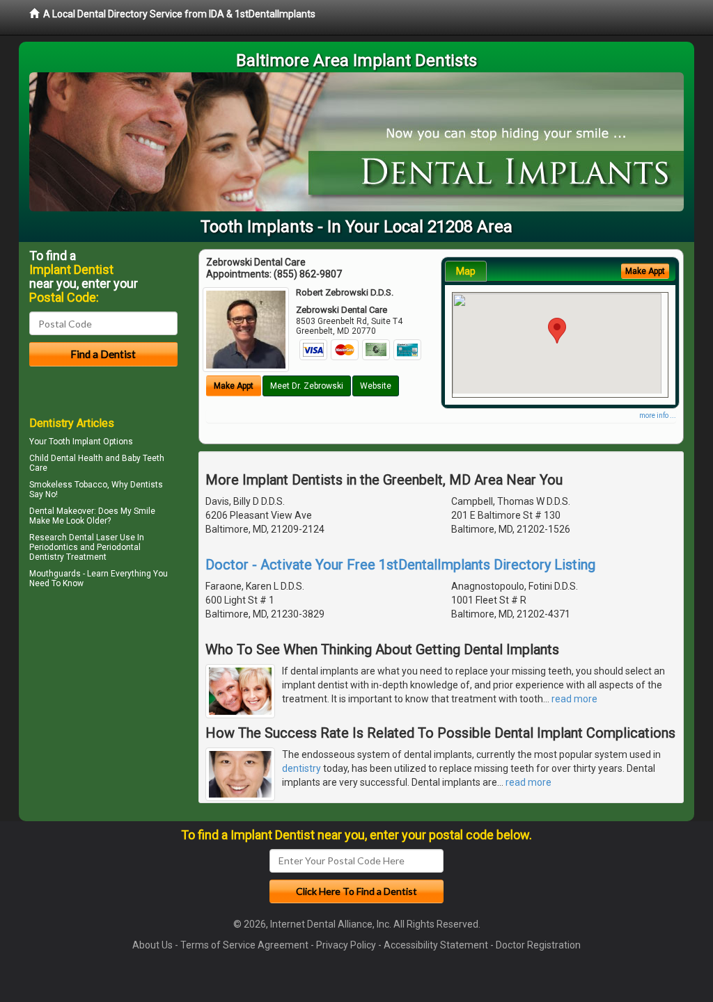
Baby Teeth (143, 458)
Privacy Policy (346, 945)
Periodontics (53, 547)
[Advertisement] (100, 713)
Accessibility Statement (436, 945)
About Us (152, 945)
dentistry (301, 768)
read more (574, 698)
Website (375, 386)
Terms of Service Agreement (244, 945)
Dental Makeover (61, 511)
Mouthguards (55, 574)
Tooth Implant (75, 441)
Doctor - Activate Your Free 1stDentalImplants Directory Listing (400, 564)
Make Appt (233, 386)
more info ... (657, 415)
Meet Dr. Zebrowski (306, 386)
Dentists (146, 485)
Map (466, 271)
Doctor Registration (538, 945)
